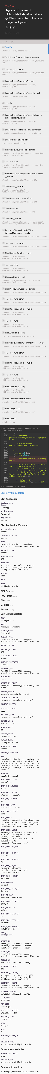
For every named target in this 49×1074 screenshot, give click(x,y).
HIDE (16, 33)
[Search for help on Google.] (6, 27)
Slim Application (9, 498)
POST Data (6, 595)
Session (5, 609)
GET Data (5, 591)
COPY (8, 33)
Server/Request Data (11, 613)
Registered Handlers (11, 1067)
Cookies (5, 604)
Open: (21, 429)
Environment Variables (12, 1049)
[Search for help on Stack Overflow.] (14, 27)
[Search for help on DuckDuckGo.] (10, 27)
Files (3, 600)
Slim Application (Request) (14, 525)
